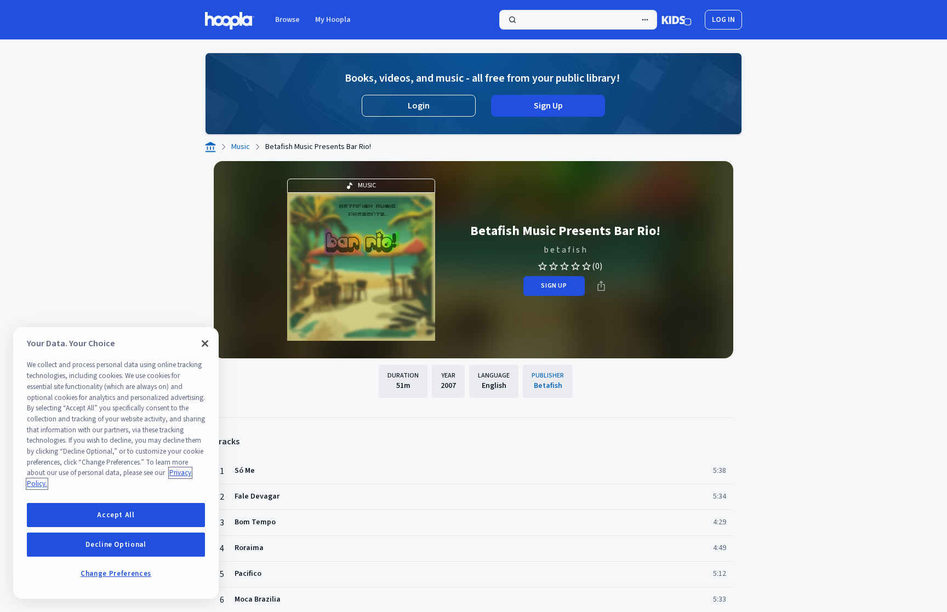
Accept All (116, 515)
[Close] (205, 343)
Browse (287, 19)
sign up (554, 285)
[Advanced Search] (645, 19)
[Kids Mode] (676, 19)
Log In (723, 19)
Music (240, 146)
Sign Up (548, 106)
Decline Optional (115, 545)
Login (419, 106)
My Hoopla (333, 19)
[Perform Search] (578, 20)
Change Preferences (116, 574)
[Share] (601, 286)
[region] (116, 463)
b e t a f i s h (565, 250)
